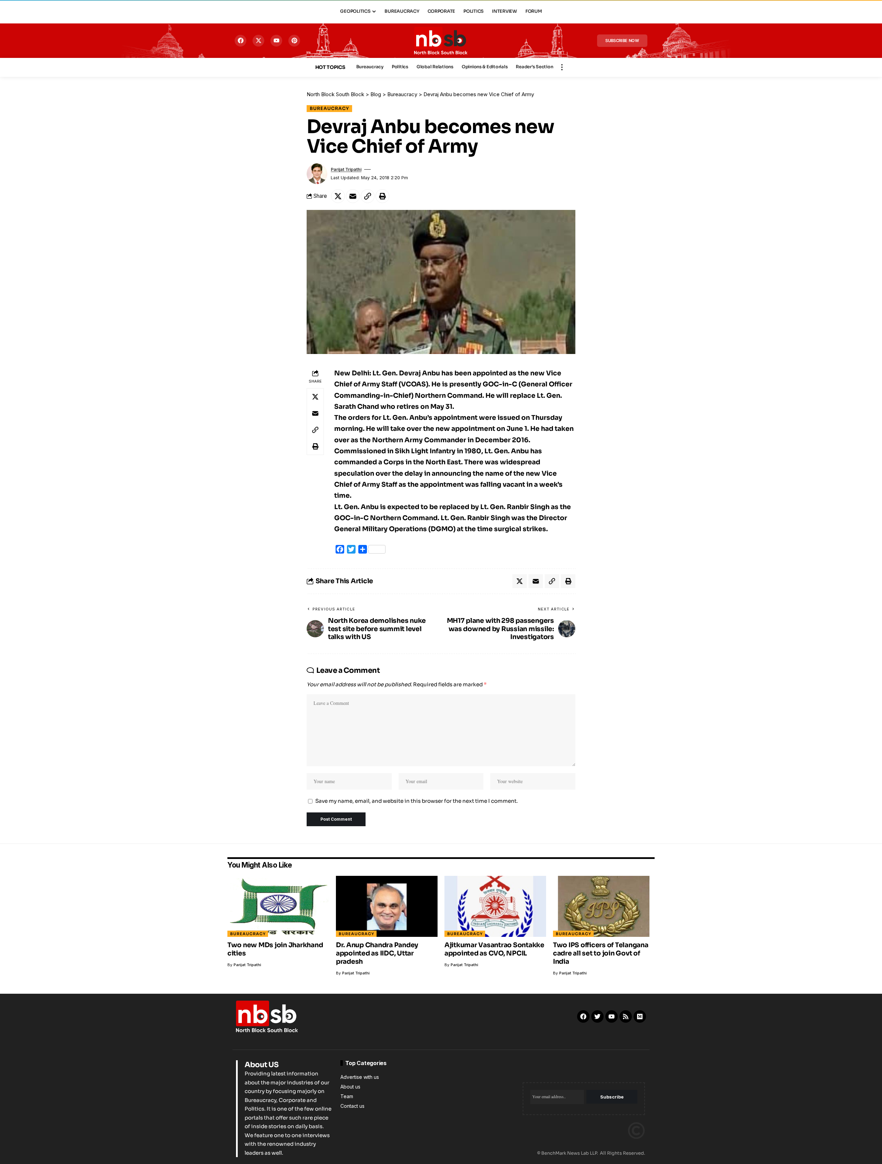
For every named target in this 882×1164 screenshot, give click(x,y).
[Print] (382, 196)
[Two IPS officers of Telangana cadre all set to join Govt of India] (604, 906)
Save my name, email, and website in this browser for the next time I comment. (416, 801)
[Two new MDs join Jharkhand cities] (278, 906)
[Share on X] (338, 196)
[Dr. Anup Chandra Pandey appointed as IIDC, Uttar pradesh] (387, 906)
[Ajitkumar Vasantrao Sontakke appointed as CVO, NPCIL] (495, 906)
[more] (562, 67)
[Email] (353, 196)
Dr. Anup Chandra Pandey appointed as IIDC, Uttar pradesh (377, 953)
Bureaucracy (329, 108)
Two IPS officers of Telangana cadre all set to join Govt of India (600, 953)
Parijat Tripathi (346, 169)
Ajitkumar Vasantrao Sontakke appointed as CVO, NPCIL (494, 949)
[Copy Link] (368, 196)
